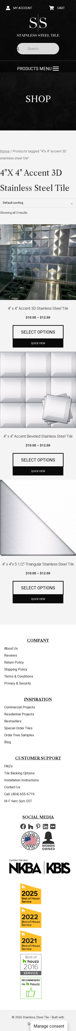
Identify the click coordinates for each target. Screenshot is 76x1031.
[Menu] (38, 68)
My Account (22, 8)
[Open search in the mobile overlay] (38, 48)
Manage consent (49, 1026)
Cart (61, 8)
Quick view (38, 343)
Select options (38, 332)
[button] (23, 826)
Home (5, 151)
